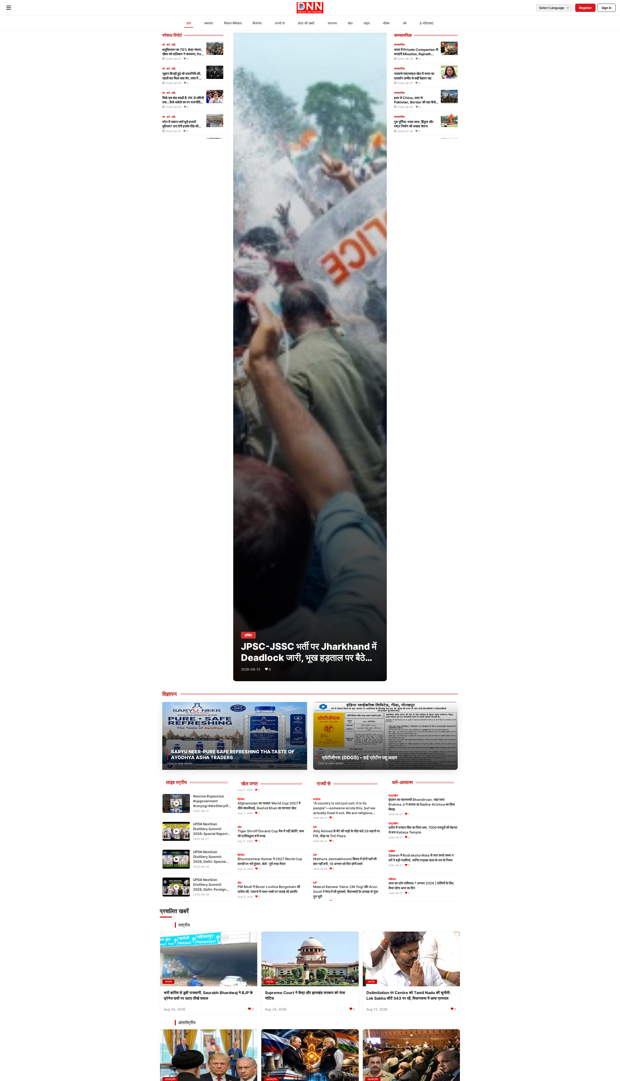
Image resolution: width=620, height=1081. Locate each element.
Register (585, 8)
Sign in (607, 8)
